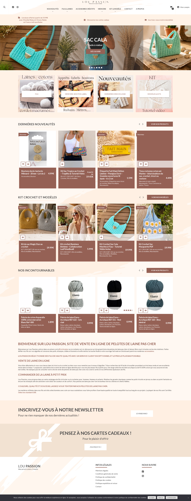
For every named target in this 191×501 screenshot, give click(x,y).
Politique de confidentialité (105, 477)
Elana (23, 325)
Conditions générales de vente (107, 474)
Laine (27, 325)
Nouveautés (104, 185)
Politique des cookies (103, 480)
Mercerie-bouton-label (76, 94)
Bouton (32, 176)
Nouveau (22, 134)
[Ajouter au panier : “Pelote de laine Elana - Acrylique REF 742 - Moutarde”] (140, 310)
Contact (98, 487)
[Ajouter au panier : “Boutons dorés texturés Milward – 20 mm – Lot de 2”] (23, 164)
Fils (36, 94)
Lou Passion (38, 327)
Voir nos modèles (160, 197)
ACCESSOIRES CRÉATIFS (85, 9)
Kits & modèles (72, 178)
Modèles (74, 254)
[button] (89, 67)
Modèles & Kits (154, 94)
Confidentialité (171, 497)
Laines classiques (27, 327)
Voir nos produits (159, 124)
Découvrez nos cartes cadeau (98, 20)
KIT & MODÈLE (115, 9)
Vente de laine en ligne (29, 329)
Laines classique (35, 325)
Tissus (146, 185)
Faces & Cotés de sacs (146, 252)
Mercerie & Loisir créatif (147, 181)
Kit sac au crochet (78, 252)
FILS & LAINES (67, 9)
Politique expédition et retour (106, 483)
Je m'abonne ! (142, 414)
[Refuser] (188, 498)
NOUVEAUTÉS (52, 9)
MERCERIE (102, 9)
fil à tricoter (63, 349)
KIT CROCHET (68, 176)
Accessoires (25, 176)
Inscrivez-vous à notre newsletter (160, 20)
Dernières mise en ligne (115, 94)
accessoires (149, 351)
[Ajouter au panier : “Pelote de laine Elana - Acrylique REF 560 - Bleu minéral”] (101, 310)
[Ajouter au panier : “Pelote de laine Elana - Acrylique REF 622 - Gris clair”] (23, 310)
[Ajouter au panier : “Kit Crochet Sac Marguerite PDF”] (101, 237)
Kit (61, 176)
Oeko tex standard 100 (27, 392)
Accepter (152, 497)
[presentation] (139, 124)
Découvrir (96, 51)
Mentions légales (102, 471)
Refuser (161, 497)
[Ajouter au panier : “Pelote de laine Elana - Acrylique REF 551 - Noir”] (62, 310)
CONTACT (128, 9)
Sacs (71, 256)
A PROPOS (140, 9)
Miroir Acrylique (113, 183)
